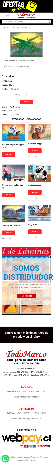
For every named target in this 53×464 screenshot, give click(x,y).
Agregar (26, 101)
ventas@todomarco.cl (29, 397)
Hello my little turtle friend (12, 226)
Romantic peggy (35, 144)
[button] (5, 458)
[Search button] (49, 21)
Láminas (15, 27)
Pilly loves (32, 225)
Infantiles (26, 27)
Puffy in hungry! (34, 185)
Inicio (6, 27)
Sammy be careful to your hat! (12, 186)
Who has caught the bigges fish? (13, 146)
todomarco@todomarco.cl (29, 418)
